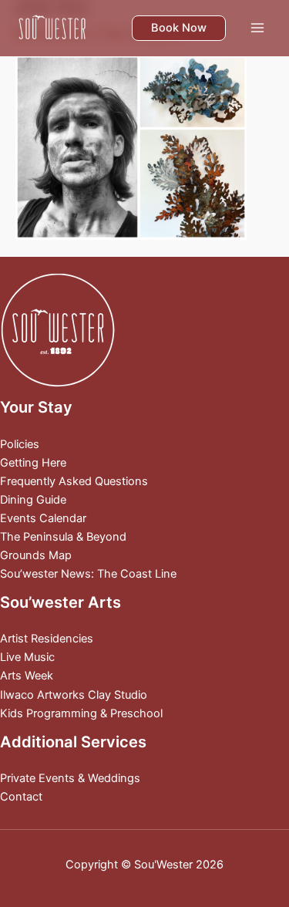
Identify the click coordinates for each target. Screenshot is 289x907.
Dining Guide (33, 500)
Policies (19, 444)
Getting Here (33, 463)
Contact (21, 797)
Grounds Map (36, 555)
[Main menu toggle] (257, 28)
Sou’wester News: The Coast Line (88, 574)
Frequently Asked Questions (74, 481)
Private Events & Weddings (70, 778)
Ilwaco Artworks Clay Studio (73, 695)
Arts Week (26, 676)
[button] (179, 28)
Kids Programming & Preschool (81, 713)
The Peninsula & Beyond (63, 537)
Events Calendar (43, 518)
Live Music (27, 657)
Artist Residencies (46, 639)
